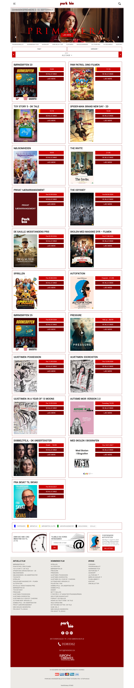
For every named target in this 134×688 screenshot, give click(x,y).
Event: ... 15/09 (51, 445)
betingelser (63, 670)
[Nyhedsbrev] (71, 633)
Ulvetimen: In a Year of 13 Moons (25, 598)
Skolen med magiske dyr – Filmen (25, 581)
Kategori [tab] (94, 49)
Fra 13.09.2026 (51, 403)
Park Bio (49, 1)
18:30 (52, 153)
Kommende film (33, 44)
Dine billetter (57, 44)
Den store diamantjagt (59, 596)
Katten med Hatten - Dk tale (61, 605)
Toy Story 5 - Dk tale (21, 568)
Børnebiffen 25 (18, 588)
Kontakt (119, 44)
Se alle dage (51, 74)
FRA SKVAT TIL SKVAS (20, 609)
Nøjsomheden (18, 573)
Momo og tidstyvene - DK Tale (62, 600)
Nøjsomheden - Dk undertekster (25, 575)
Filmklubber (93, 579)
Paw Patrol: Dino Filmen (22, 566)
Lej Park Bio (95, 44)
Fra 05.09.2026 (51, 320)
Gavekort (45, 44)
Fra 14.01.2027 (107, 445)
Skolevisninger (82, 44)
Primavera (55, 573)
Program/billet (18, 44)
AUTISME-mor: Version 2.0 (22, 600)
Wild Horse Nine (56, 603)
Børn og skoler (94, 577)
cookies (81, 670)
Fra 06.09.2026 (107, 194)
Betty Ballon (56, 592)
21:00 (108, 153)
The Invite (16, 577)
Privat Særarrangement (22, 605)
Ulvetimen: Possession (21, 594)
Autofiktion (17, 583)
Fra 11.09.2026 (51, 362)
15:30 (108, 111)
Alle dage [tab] (66, 54)
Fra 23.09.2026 (51, 194)
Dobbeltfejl (55, 588)
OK (54, 547)
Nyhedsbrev (108, 44)
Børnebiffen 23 (18, 564)
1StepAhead (84, 679)
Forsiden (91, 564)
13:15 (52, 111)
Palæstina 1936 (56, 583)
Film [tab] (38, 49)
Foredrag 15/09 (108, 403)
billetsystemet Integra (68, 679)
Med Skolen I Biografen (21, 607)
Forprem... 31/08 (108, 278)
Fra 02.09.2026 (51, 236)
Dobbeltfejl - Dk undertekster (24, 603)
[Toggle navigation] (119, 3)
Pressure (16, 592)
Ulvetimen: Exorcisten (21, 596)
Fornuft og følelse (58, 598)
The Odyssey (18, 590)
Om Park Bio (93, 571)
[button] (15, 37)
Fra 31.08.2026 (107, 236)
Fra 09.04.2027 (51, 487)
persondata (73, 670)
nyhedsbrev (54, 670)
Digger (53, 590)
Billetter (108, 548)
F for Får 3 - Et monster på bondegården (66, 594)
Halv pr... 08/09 (107, 320)
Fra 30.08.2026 (51, 278)
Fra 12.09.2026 (107, 362)
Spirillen (16, 579)
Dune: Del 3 (55, 607)
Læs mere (67, 35)
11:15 (108, 69)
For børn (69, 44)
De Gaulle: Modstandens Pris (24, 585)
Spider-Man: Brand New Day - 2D (24, 571)
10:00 (52, 69)
